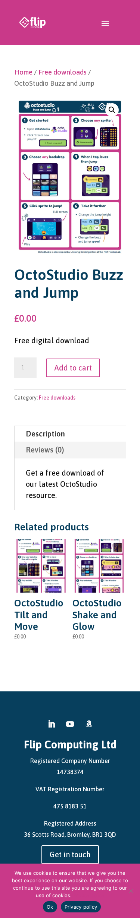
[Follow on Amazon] (89, 724)
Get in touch (70, 854)
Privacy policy (89, 895)
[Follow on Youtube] (70, 724)
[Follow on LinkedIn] (51, 724)
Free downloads (62, 72)
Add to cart (73, 367)
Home (23, 72)
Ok (50, 907)
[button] (112, 110)
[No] (130, 891)
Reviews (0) (45, 449)
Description (45, 433)
